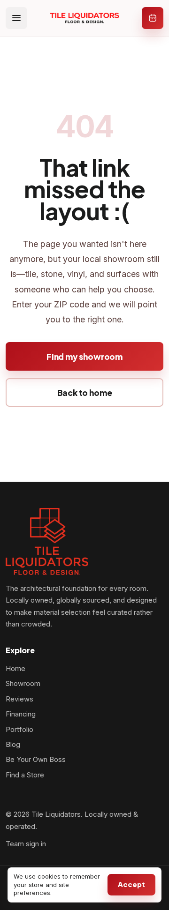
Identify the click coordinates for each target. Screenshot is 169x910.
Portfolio (19, 729)
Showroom (23, 683)
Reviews (19, 699)
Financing (21, 714)
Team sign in (26, 844)
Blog (13, 744)
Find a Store (25, 775)
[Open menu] (16, 18)
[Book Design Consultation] (152, 18)
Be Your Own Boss (36, 759)
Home (15, 668)
